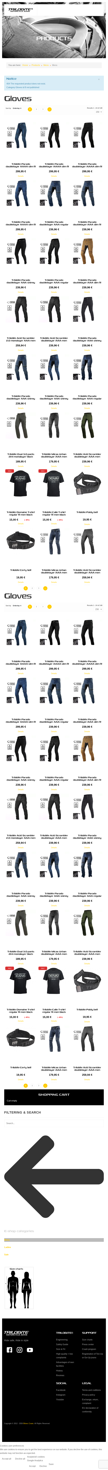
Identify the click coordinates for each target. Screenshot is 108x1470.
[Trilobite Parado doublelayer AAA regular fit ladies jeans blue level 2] (87, 374)
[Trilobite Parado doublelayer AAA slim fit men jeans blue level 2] (87, 200)
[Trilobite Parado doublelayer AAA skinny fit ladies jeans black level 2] (20, 258)
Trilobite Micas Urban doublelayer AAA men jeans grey (54, 456)
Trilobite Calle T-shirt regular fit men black (54, 513)
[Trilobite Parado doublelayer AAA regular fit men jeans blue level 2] (54, 200)
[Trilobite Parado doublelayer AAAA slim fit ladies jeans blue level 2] (20, 141)
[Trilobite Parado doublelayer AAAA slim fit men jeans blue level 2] (20, 200)
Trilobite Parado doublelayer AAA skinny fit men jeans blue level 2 (21, 398)
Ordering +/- (17, 108)
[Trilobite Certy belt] (20, 548)
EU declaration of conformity (90, 1410)
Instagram (60, 1395)
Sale (6, 1254)
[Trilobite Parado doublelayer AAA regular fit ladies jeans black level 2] (54, 258)
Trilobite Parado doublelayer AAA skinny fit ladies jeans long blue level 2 (54, 400)
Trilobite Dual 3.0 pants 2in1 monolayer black (20, 455)
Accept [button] (32, 1466)
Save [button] (51, 1464)
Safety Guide (62, 1344)
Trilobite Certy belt (20, 570)
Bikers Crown (28, 1423)
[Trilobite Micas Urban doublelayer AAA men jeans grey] (54, 432)
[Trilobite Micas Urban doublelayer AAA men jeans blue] (54, 548)
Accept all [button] (6, 1459)
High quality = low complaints (64, 1356)
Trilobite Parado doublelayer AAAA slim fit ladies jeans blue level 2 (21, 166)
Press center (88, 1344)
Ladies (7, 1247)
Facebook (60, 1390)
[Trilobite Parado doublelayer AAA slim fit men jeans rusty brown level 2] (87, 258)
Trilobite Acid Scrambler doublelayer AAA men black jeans (54, 340)
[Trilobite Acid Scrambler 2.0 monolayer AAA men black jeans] (20, 316)
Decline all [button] (20, 1459)
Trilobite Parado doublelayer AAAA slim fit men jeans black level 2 (87, 166)
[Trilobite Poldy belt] (87, 490)
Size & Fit (60, 1349)
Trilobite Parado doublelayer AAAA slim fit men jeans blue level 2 (21, 224)
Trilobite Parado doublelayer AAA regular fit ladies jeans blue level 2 (87, 398)
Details (21, 176)
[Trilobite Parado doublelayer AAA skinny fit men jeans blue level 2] (20, 374)
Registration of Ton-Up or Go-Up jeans (92, 1356)
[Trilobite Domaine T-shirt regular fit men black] (20, 490)
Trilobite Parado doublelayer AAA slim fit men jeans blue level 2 (87, 224)
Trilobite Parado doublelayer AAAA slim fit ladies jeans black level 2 (54, 166)
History (59, 1371)
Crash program (89, 1349)
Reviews (60, 1375)
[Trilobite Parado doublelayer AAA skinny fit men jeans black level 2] (87, 316)
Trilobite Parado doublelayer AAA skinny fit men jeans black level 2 (87, 340)
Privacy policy (88, 1395)
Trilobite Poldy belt (87, 512)
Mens (7, 1240)
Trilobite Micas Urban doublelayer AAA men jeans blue (54, 572)
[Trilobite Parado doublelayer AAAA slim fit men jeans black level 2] (87, 141)
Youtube (60, 1399)
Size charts (87, 1340)
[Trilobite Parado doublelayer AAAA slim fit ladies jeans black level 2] (54, 141)
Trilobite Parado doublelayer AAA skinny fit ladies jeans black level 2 (20, 284)
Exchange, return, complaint (90, 1401)
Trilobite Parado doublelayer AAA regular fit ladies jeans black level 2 (54, 284)
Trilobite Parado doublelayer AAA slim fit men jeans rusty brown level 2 (87, 284)
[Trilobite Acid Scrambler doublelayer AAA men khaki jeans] (87, 432)
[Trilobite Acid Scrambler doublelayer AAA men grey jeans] (87, 548)
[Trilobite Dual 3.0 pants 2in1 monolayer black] (20, 432)
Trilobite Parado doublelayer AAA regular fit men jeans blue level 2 (54, 224)
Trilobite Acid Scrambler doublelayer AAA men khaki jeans (87, 456)
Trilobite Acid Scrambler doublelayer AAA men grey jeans (87, 572)
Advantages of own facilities (65, 1364)
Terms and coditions (91, 1390)
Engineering (62, 1340)
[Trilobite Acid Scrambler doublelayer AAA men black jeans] (54, 316)
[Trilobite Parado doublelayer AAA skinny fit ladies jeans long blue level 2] (54, 374)
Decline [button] (43, 1466)
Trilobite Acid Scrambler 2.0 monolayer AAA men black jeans (20, 340)
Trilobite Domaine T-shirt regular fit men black (21, 513)
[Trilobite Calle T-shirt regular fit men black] (54, 490)
